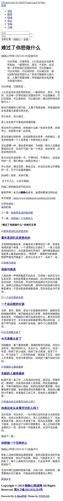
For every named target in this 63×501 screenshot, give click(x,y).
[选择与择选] (8, 262)
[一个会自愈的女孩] (12, 297)
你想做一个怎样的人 (22, 218)
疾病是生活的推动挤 (22, 212)
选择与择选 (8, 269)
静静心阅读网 (33, 485)
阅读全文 (6, 479)
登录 (3, 5)
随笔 (9, 14)
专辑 (9, 24)
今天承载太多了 (11, 338)
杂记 (9, 20)
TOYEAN (44, 496)
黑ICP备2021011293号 (28, 489)
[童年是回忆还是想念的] (14, 231)
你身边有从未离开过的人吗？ (20, 408)
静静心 (17, 39)
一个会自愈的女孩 (12, 304)
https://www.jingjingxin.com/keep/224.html (34, 198)
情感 (9, 17)
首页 (9, 11)
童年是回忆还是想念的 (15, 237)
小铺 (9, 27)
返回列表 (6, 207)
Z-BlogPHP (20, 496)
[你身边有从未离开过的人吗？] (18, 401)
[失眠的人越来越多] (12, 367)
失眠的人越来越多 (12, 373)
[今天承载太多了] (11, 332)
